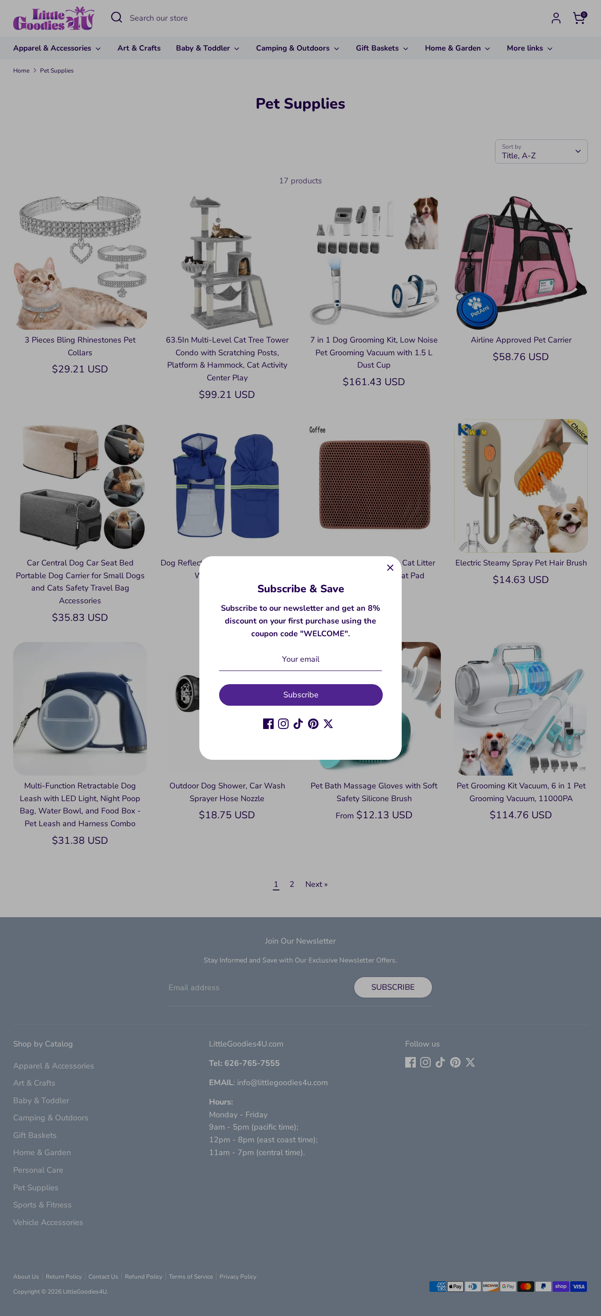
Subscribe (301, 694)
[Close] (390, 567)
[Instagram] (283, 723)
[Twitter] (328, 723)
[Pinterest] (313, 723)
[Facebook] (268, 723)
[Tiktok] (298, 723)
